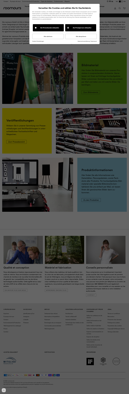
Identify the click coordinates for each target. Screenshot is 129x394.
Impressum (94, 41)
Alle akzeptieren (81, 36)
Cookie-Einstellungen (38, 41)
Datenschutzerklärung (84, 41)
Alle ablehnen (48, 36)
